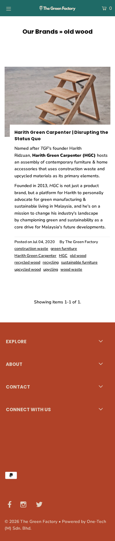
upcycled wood (27, 269)
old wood (78, 255)
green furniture (64, 248)
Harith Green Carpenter (35, 255)
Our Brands (40, 31)
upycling (50, 269)
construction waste (31, 248)
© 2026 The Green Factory (31, 521)
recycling (51, 262)
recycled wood (27, 262)
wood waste (71, 269)
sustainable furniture (79, 262)
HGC (63, 255)
